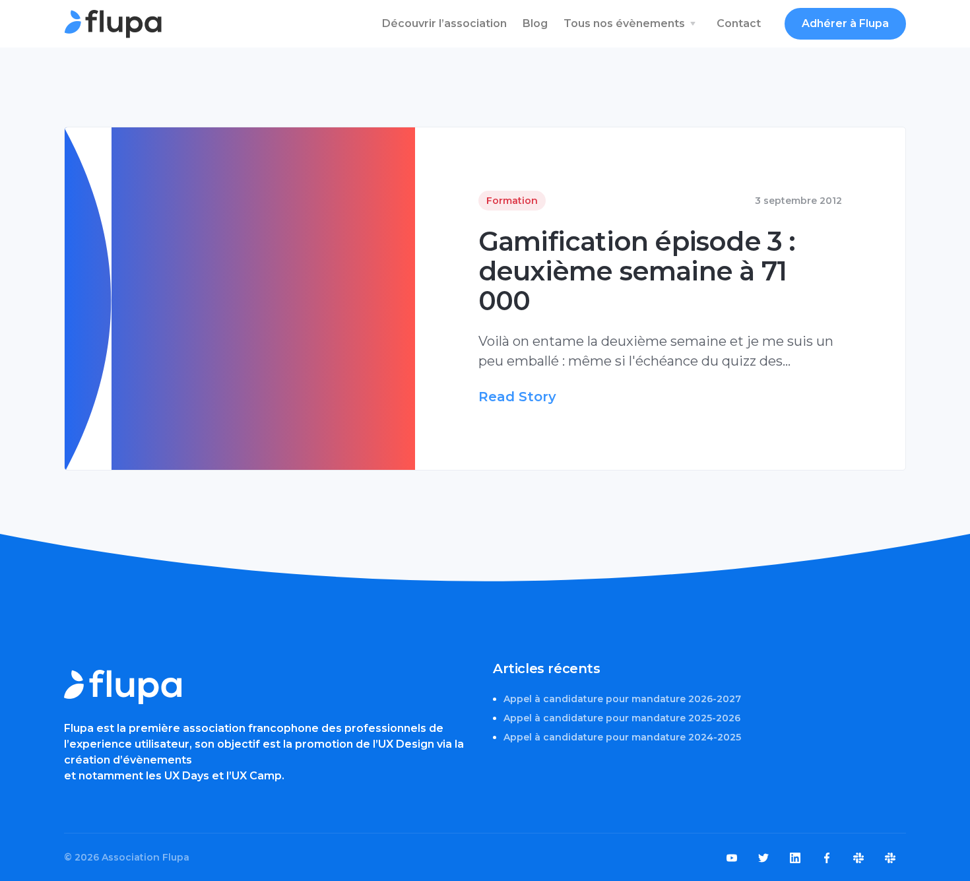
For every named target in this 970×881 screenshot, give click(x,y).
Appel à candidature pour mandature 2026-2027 (622, 699)
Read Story (517, 397)
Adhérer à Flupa (845, 23)
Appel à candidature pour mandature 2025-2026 (621, 718)
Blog (535, 23)
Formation (512, 201)
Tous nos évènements (624, 23)
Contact (739, 23)
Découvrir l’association (444, 23)
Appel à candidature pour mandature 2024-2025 (622, 737)
